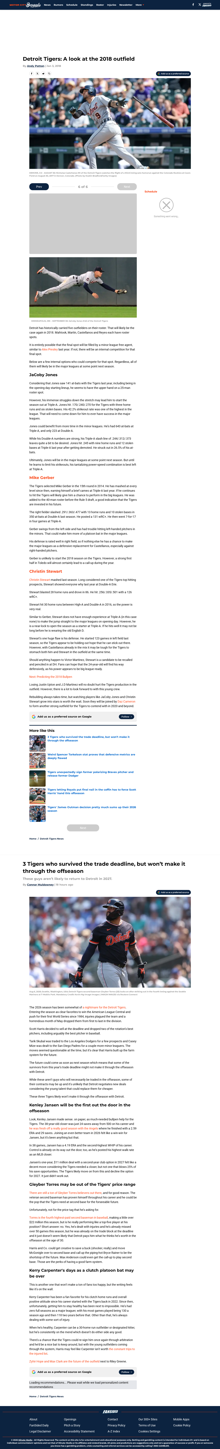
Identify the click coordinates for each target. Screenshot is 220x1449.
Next (127, 186)
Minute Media (25, 1440)
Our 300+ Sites (147, 1419)
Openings (70, 1419)
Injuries (111, 4)
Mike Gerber (41, 477)
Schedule (72, 4)
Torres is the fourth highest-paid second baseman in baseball (68, 1217)
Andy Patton (35, 66)
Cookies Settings (149, 1431)
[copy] (49, 73)
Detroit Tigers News (52, 838)
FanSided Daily (39, 1425)
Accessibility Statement (79, 1431)
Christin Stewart (45, 571)
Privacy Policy (116, 1425)
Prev (39, 186)
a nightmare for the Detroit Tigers (104, 1007)
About (33, 1419)
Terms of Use (147, 1425)
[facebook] (193, 4)
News (47, 4)
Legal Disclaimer (40, 1431)
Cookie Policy (182, 1425)
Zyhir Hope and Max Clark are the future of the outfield (64, 1361)
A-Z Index (114, 1431)
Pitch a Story (72, 1425)
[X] (200, 4)
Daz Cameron (126, 701)
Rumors (58, 4)
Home (32, 838)
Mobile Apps (181, 1419)
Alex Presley (50, 349)
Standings (87, 4)
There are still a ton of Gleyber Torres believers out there (65, 1193)
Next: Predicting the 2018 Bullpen (50, 676)
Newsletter (125, 4)
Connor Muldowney (40, 884)
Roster (100, 4)
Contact (113, 1419)
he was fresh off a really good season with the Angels (63, 1128)
